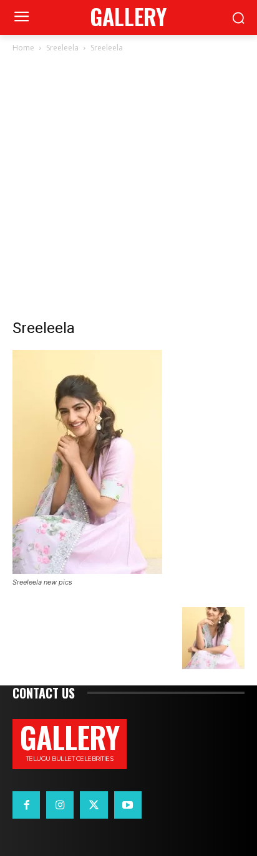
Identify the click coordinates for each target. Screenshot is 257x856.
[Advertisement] (128, 189)
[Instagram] (60, 805)
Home (23, 47)
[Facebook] (26, 805)
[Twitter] (93, 805)
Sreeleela (62, 47)
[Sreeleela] (87, 570)
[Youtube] (128, 805)
